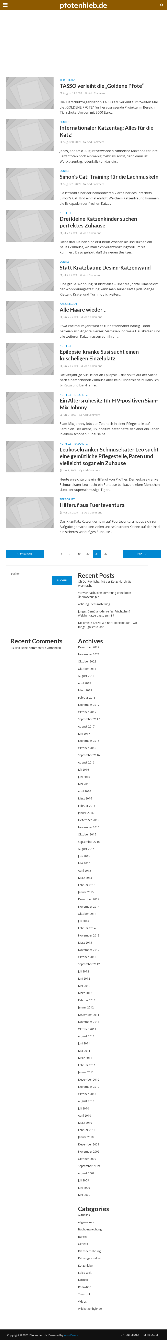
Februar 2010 (87, 1130)
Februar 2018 (87, 697)
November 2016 (88, 741)
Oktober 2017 (87, 712)
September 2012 (89, 964)
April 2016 (84, 791)
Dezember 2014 (88, 899)
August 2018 (86, 676)
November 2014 (88, 906)
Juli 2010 (83, 1108)
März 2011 (85, 1058)
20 (88, 553)
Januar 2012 (86, 1007)
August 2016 (86, 762)
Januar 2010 (86, 1137)
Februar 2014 (87, 928)
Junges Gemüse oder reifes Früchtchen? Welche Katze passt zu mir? (104, 613)
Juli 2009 (83, 1180)
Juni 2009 (84, 1188)
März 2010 (85, 1123)
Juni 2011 (84, 1043)
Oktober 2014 (87, 914)
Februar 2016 (87, 806)
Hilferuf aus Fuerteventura (92, 505)
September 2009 (89, 1166)
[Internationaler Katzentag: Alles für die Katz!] (30, 135)
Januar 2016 (86, 813)
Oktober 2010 (87, 1094)
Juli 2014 (83, 921)
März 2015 (85, 878)
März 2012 (85, 993)
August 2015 (86, 849)
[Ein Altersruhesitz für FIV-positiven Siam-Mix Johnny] (30, 407)
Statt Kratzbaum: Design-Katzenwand (105, 267)
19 (79, 553)
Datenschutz (130, 1335)
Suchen (15, 573)
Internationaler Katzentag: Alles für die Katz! (106, 131)
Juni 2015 (84, 856)
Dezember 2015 (88, 820)
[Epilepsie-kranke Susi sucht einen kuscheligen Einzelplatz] (30, 358)
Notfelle (65, 213)
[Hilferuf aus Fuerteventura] (30, 512)
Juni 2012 (84, 978)
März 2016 (85, 798)
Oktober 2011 (87, 1029)
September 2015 (89, 842)
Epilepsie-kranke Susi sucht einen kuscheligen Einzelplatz (99, 355)
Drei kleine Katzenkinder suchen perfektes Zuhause (98, 222)
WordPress (71, 1335)
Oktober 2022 (87, 661)
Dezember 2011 (88, 1015)
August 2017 (86, 726)
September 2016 (89, 755)
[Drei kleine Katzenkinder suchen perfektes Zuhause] (30, 225)
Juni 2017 (84, 733)
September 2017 (89, 719)
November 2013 (88, 935)
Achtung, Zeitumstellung (94, 604)
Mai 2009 (84, 1195)
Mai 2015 (84, 863)
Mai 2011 (84, 1051)
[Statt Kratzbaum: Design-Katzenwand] (30, 274)
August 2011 (86, 1036)
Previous (26, 553)
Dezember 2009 (88, 1144)
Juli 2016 (83, 769)
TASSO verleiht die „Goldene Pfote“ (102, 86)
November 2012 (88, 950)
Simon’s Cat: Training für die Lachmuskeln (109, 176)
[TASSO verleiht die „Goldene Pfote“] (30, 92)
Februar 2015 (87, 885)
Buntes (64, 122)
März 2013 (85, 942)
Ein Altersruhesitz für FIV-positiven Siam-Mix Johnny (109, 404)
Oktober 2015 (87, 834)
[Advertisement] (83, 46)
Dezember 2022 (88, 647)
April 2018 (84, 683)
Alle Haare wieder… (83, 309)
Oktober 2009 (87, 1159)
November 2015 (88, 827)
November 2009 (88, 1151)
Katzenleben (68, 304)
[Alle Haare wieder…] (30, 316)
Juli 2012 (83, 971)
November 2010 (88, 1087)
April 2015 (84, 870)
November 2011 (88, 1022)
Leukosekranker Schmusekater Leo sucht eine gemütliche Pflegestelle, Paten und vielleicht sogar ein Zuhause (109, 456)
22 (105, 553)
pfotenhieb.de (83, 5)
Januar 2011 (86, 1072)
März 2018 (85, 690)
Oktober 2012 (87, 957)
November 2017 (88, 705)
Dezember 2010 (88, 1079)
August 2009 (86, 1173)
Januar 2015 (86, 892)
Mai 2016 (84, 784)
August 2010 (86, 1101)
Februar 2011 (87, 1065)
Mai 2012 (84, 986)
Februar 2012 (87, 1000)
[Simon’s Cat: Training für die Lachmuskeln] (30, 183)
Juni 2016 (84, 777)
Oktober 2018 (87, 669)
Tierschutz (67, 80)
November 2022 (88, 654)
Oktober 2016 (87, 748)
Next (140, 553)
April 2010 (84, 1115)
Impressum (150, 1335)
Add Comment (97, 93)
